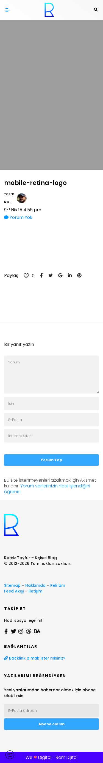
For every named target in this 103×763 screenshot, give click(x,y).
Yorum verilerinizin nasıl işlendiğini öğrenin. (47, 489)
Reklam (57, 585)
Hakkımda (35, 585)
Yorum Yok (20, 217)
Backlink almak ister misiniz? (36, 658)
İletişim (35, 591)
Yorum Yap (51, 460)
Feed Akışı (14, 591)
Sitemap (12, 585)
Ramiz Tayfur (9, 202)
